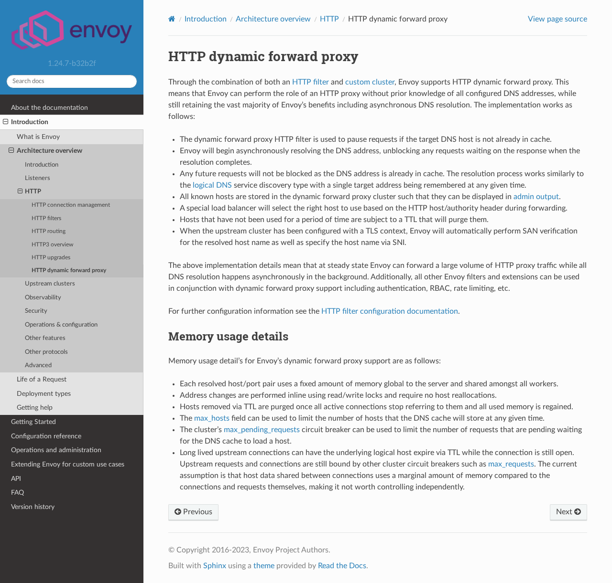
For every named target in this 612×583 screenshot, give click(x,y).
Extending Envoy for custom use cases (67, 464)
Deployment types (44, 393)
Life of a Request (41, 379)
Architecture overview (49, 150)
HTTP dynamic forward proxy (69, 270)
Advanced (38, 365)
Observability (43, 298)
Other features (45, 338)
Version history (33, 506)
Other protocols (46, 352)
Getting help (35, 407)
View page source (557, 19)
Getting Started (33, 421)
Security (36, 311)
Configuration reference (46, 436)
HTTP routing (49, 231)
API (16, 478)
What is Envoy (38, 136)
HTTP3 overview (52, 244)
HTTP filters (46, 218)
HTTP (33, 192)
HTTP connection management (71, 205)
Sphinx (214, 566)
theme (263, 566)
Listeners (37, 178)
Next (565, 512)
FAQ (17, 492)
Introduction (29, 122)
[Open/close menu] (5, 122)
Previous (196, 512)
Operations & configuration (61, 325)
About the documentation (49, 107)
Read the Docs (342, 566)
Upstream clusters (50, 284)
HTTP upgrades (51, 257)
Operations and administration (56, 450)
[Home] (171, 19)
